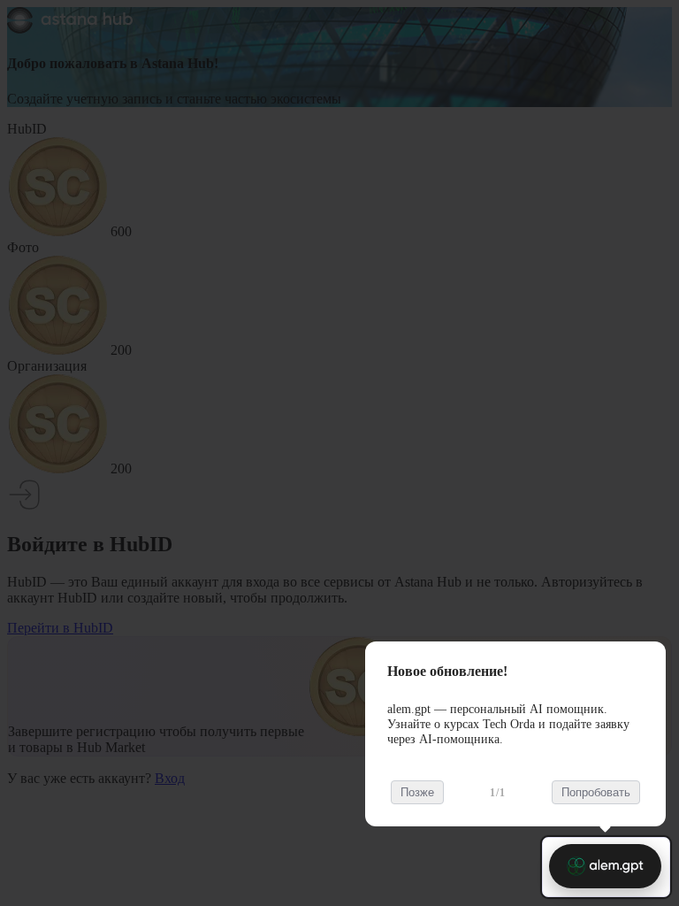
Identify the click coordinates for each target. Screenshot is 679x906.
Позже (417, 792)
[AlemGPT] (605, 866)
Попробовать (595, 792)
